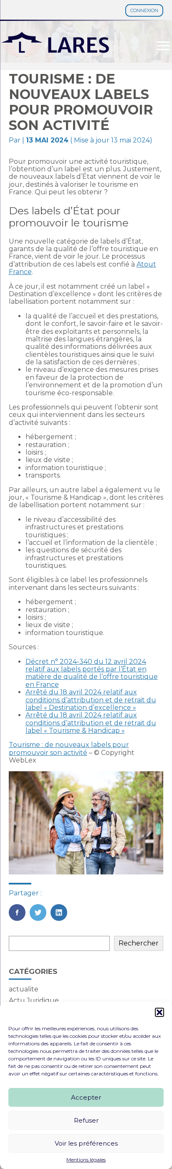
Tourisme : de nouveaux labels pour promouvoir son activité (69, 748)
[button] (159, 1012)
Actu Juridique (34, 1000)
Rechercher (139, 943)
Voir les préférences (86, 1143)
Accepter (86, 1097)
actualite (23, 989)
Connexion (144, 10)
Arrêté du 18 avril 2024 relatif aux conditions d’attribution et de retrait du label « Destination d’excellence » (90, 700)
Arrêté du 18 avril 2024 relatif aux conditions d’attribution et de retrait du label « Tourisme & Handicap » (90, 722)
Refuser (86, 1120)
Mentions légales (86, 1160)
